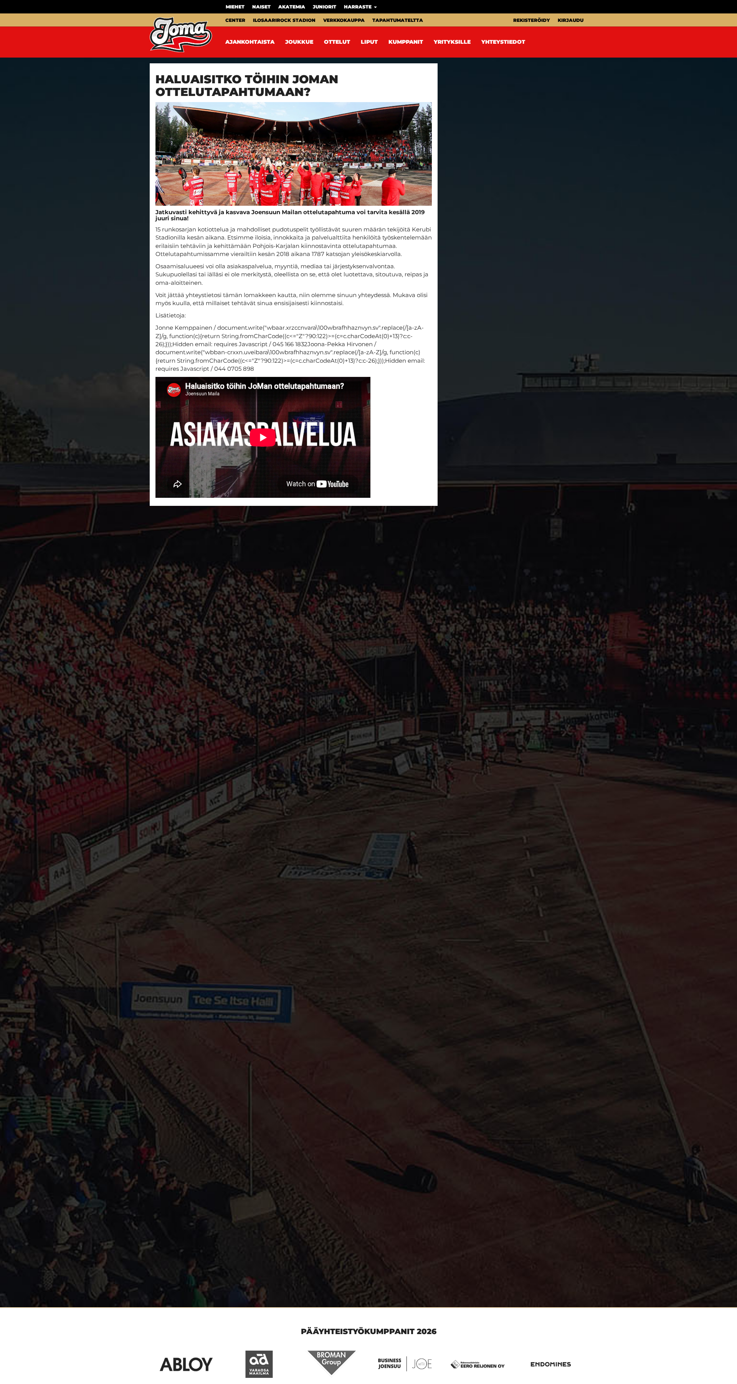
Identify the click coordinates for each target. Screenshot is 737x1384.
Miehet (235, 7)
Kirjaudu (570, 20)
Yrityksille (452, 41)
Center (235, 20)
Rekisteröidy (531, 20)
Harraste (358, 7)
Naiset (261, 7)
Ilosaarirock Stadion (284, 20)
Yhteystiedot (503, 41)
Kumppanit (405, 41)
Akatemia (291, 7)
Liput (369, 41)
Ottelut (337, 41)
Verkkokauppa (344, 20)
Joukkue (299, 41)
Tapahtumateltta (397, 20)
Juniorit (324, 7)
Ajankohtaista (249, 41)
